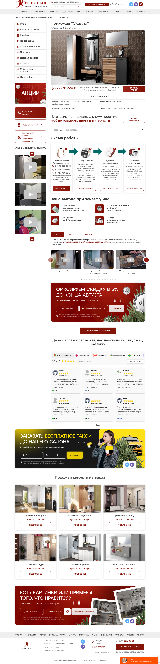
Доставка (72, 234)
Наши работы (27, 77)
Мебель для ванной (26, 70)
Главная (23, 12)
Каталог (53, 12)
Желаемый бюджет (94, 308)
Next (32, 239)
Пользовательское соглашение (93, 660)
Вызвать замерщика (86, 188)
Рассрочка (103, 12)
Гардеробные (27, 41)
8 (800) (125, 641)
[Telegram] (131, 4)
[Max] (136, 4)
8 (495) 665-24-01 (118, 2)
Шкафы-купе (26, 35)
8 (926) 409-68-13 (118, 7)
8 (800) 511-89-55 (118, 4)
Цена (57, 234)
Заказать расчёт (134, 89)
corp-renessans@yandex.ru (130, 652)
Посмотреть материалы (98, 330)
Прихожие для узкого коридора (54, 18)
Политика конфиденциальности (67, 660)
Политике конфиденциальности (69, 316)
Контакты (141, 12)
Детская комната (29, 58)
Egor (125, 398)
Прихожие (30, 18)
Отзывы (128, 12)
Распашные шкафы (30, 30)
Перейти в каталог (134, 188)
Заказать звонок (97, 4)
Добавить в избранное (100, 652)
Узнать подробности (134, 119)
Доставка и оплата (71, 12)
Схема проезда (98, 647)
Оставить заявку (62, 188)
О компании (38, 12)
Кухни (23, 24)
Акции (116, 12)
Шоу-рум (89, 12)
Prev (32, 154)
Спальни (24, 64)
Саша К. (126, 370)
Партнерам (119, 635)
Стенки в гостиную (30, 47)
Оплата (88, 234)
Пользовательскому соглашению (90, 316)
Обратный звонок (130, 647)
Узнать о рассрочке (110, 188)
